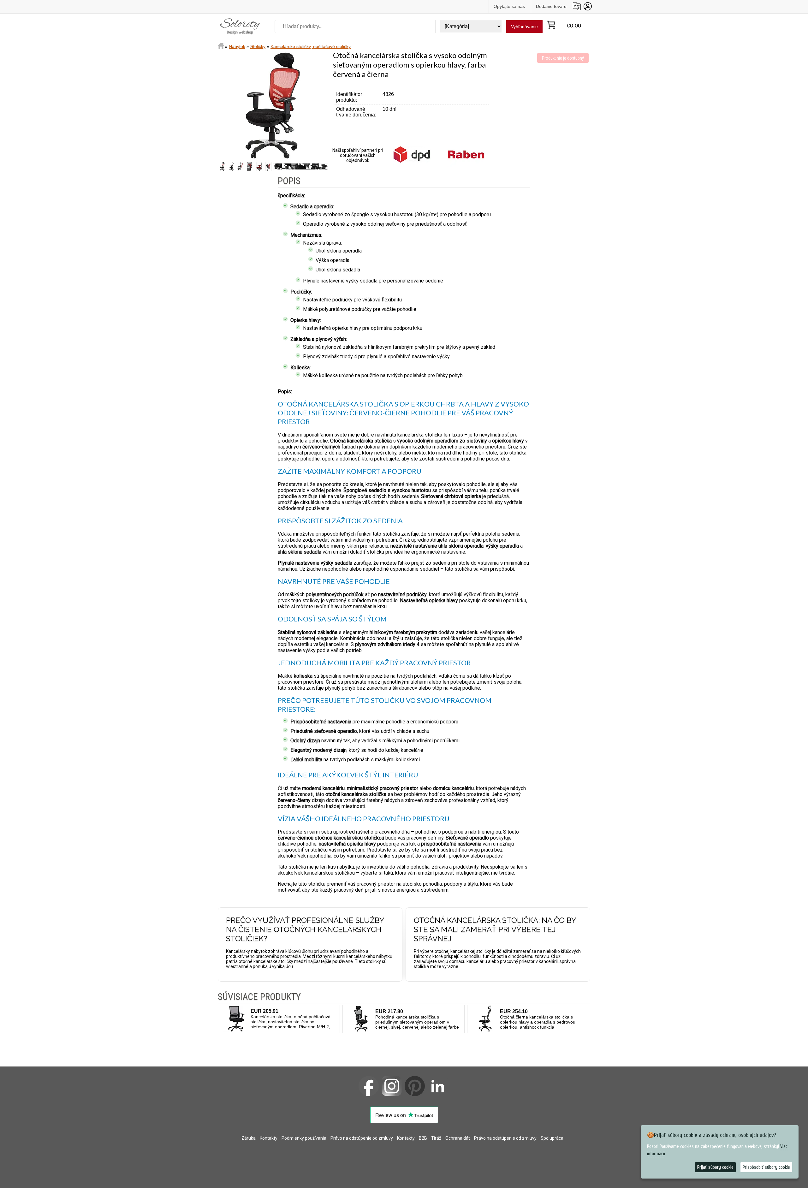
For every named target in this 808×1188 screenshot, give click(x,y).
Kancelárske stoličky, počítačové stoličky (310, 46)
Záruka (248, 1138)
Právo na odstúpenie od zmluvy (361, 1138)
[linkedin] (438, 1086)
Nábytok (237, 46)
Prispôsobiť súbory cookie (766, 1167)
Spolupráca (552, 1138)
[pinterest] (415, 1086)
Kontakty (268, 1138)
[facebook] (369, 1086)
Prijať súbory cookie (715, 1167)
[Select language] (577, 6)
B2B (423, 1138)
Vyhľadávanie (524, 26)
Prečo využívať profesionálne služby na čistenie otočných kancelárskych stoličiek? (305, 929)
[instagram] (392, 1086)
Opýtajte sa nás (509, 6)
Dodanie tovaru (551, 6)
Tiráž (436, 1138)
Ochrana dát (457, 1138)
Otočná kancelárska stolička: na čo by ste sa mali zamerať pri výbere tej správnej (495, 929)
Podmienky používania (304, 1138)
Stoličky (257, 46)
